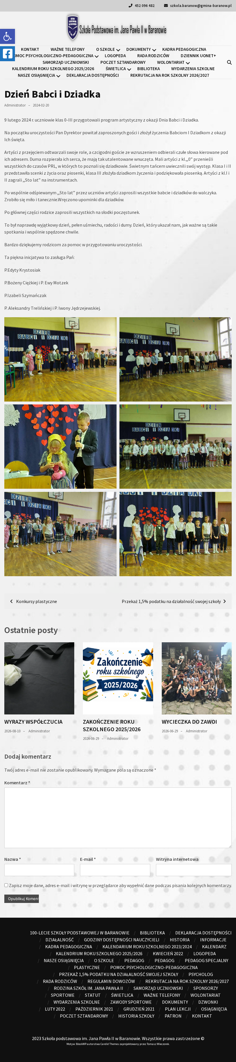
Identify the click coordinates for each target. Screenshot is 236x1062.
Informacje (213, 939)
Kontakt (30, 49)
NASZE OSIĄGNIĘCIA (36, 75)
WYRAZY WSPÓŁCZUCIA (33, 721)
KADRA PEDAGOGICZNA (184, 49)
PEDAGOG (164, 960)
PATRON (173, 1016)
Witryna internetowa (177, 859)
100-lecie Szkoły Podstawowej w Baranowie (80, 933)
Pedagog (134, 960)
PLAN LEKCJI (178, 1009)
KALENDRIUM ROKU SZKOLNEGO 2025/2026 (53, 68)
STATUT (93, 995)
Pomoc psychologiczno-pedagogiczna (52, 55)
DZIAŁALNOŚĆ (59, 939)
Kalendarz (214, 946)
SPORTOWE (63, 995)
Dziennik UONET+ (198, 55)
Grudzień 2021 (139, 1009)
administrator (15, 105)
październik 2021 (94, 1009)
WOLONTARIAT (170, 62)
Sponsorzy (205, 988)
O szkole (105, 49)
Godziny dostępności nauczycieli (121, 939)
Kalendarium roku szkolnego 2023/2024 (147, 946)
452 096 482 (144, 5)
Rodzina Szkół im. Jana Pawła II (88, 988)
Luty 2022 (55, 1009)
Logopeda (115, 55)
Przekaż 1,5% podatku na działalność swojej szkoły (118, 974)
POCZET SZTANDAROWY (123, 62)
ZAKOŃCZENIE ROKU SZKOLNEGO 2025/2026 (111, 725)
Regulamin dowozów (111, 981)
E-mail (88, 859)
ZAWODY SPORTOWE (131, 1002)
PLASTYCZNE (87, 967)
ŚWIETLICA (116, 68)
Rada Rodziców (153, 55)
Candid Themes (109, 1044)
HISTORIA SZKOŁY (136, 1016)
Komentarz (17, 782)
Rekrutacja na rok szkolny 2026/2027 (169, 75)
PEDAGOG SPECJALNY (206, 960)
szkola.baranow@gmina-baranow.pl (200, 5)
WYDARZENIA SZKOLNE (193, 68)
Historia (180, 939)
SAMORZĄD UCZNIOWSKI (66, 62)
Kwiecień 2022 (168, 953)
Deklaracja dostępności (92, 75)
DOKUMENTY (138, 49)
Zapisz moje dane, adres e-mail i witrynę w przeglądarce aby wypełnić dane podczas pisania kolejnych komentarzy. (120, 885)
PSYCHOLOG (201, 974)
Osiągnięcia (214, 1009)
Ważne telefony (68, 49)
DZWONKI (208, 1002)
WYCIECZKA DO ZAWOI (189, 721)
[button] (7, 36)
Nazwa (12, 859)
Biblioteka (148, 68)
